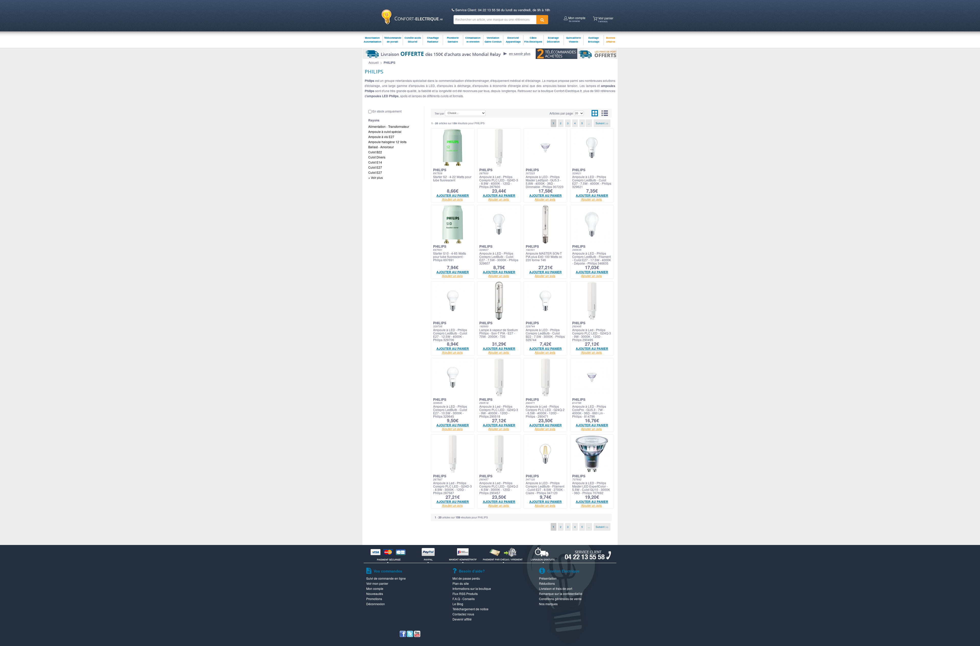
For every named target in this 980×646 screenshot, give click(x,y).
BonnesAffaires (610, 39)
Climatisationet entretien (473, 39)
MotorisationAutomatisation (372, 39)
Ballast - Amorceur (381, 147)
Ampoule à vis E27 (381, 136)
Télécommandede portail (392, 39)
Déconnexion (375, 604)
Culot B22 (375, 152)
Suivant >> (602, 123)
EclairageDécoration (553, 39)
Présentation (548, 578)
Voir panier (605, 19)
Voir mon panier (377, 583)
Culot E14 (375, 162)
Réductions (547, 583)
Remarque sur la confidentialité (560, 593)
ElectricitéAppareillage (513, 39)
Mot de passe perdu (466, 578)
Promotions (374, 599)
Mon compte (576, 19)
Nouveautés (374, 593)
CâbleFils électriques (533, 39)
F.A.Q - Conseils (463, 599)
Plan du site (460, 583)
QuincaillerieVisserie (573, 39)
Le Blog (457, 604)
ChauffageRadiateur (433, 39)
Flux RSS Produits (465, 593)
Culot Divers (376, 157)
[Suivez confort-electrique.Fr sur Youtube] (417, 635)
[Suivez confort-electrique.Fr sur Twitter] (410, 635)
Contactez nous (463, 614)
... (589, 123)
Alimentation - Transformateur (388, 126)
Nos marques (548, 604)
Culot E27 (375, 167)
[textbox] (495, 19)
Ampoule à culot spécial (384, 131)
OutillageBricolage (593, 39)
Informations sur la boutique (471, 588)
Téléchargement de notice (470, 609)
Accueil (374, 62)
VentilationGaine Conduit (493, 39)
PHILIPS (389, 62)
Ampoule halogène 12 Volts (387, 142)
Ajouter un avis (452, 199)
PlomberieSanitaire (453, 39)
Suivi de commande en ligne (386, 578)
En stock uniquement (386, 111)
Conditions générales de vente (560, 599)
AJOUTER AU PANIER (452, 195)
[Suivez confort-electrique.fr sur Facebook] (403, 635)
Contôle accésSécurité (413, 39)
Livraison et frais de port (555, 588)
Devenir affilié (462, 619)
